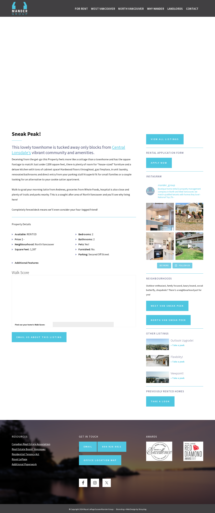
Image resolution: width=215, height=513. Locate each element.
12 (110, 116)
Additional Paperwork (24, 464)
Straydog (142, 509)
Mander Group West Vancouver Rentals (20, 8)
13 (113, 116)
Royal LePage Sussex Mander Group (98, 509)
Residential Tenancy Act (25, 454)
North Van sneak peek (168, 320)
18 (127, 116)
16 (122, 116)
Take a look (160, 401)
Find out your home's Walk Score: (30, 325)
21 (136, 116)
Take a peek (178, 345)
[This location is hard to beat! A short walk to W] (189, 217)
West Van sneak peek (167, 305)
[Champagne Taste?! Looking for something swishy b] (160, 246)
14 (116, 116)
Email (88, 446)
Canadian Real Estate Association (31, 444)
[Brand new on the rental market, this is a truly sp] (189, 246)
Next (211, 60)
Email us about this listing (39, 337)
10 (105, 116)
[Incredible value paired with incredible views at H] (160, 217)
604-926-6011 (112, 446)
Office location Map (100, 460)
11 (107, 116)
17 (125, 116)
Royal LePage (19, 459)
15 (119, 116)
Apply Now (159, 162)
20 (133, 116)
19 (130, 116)
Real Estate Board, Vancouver (29, 449)
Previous (4, 60)
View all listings (165, 139)
